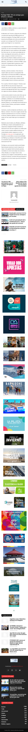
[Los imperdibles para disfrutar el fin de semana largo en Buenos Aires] (5, 650)
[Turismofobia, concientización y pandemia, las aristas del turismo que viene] (5, 696)
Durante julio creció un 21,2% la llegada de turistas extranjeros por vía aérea (17, 214)
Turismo (14, 164)
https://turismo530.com (14, 202)
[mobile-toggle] (2, 2)
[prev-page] (2, 234)
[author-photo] (14, 198)
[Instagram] (12, 670)
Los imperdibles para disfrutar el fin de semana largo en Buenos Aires (18, 650)
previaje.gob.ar (10, 134)
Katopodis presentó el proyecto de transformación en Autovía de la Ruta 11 (17, 228)
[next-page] (5, 234)
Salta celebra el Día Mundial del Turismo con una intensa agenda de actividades (21, 184)
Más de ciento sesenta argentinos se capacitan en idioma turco (17, 688)
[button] (26, 2)
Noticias (6, 5)
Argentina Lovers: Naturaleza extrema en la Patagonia (17, 619)
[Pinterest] (9, 23)
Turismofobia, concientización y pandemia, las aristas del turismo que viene (18, 696)
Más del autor (19, 209)
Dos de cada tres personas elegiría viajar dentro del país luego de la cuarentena (17, 681)
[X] (6, 23)
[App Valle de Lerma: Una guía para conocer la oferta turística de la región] (5, 634)
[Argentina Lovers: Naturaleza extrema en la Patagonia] (5, 620)
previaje (9, 164)
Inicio (2, 5)
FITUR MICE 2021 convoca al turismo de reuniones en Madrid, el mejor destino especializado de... (17, 642)
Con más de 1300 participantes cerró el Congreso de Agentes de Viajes (7, 184)
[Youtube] (19, 670)
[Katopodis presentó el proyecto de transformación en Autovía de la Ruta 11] (5, 228)
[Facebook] (2, 23)
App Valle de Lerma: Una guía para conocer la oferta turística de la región (18, 634)
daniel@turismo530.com (17, 666)
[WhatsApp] (12, 23)
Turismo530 (5, 19)
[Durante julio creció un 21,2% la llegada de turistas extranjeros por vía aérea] (5, 214)
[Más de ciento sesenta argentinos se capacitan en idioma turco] (5, 688)
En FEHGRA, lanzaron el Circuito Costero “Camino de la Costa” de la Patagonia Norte (18, 627)
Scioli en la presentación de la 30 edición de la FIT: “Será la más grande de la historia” (17, 221)
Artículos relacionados (8, 209)
